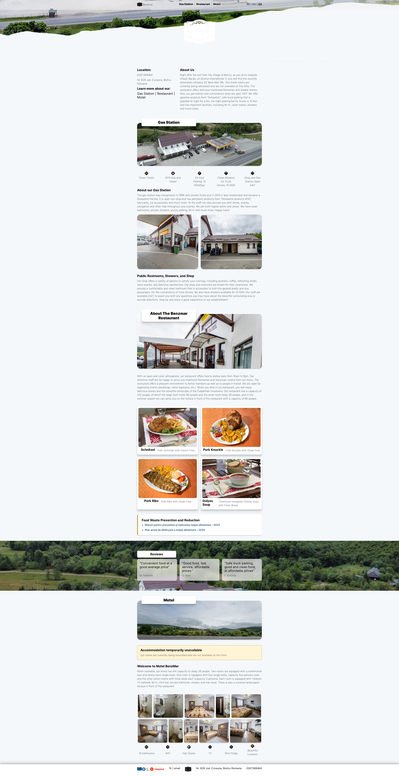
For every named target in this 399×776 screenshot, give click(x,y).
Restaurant (203, 4)
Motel (216, 4)
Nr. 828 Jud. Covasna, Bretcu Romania (219, 768)
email (177, 768)
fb (170, 768)
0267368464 (254, 768)
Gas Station (186, 4)
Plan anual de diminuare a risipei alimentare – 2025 (175, 529)
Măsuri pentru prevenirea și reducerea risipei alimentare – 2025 (182, 524)
